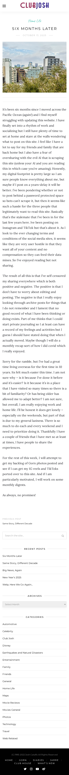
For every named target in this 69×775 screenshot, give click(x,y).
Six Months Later (12, 555)
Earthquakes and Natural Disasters (23, 652)
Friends (7, 674)
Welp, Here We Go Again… (18, 584)
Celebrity (8, 631)
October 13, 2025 (34, 35)
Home (9, 760)
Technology (9, 724)
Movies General (11, 709)
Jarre (54, 760)
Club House (22, 763)
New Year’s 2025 (12, 577)
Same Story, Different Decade (17, 523)
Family (7, 666)
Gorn (23, 760)
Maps (6, 695)
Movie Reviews (11, 702)
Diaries (38, 760)
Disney (7, 645)
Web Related (10, 738)
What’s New (46, 763)
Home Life (34, 20)
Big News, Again (12, 570)
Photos (7, 717)
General (7, 681)
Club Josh (8, 638)
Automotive (10, 624)
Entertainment (11, 659)
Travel (6, 731)
